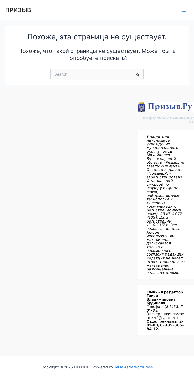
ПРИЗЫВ (18, 10)
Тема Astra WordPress (133, 367)
